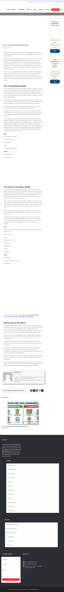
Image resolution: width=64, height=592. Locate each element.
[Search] (61, 9)
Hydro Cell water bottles (20, 200)
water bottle (15, 60)
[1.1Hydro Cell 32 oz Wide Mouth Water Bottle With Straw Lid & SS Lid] (23, 266)
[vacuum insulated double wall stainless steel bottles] (55, 29)
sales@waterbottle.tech (59, 1)
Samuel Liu (17, 372)
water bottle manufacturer (54, 42)
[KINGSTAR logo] (7, 3)
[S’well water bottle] (23, 159)
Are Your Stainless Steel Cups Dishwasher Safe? (15, 426)
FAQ (10, 47)
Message (4, 569)
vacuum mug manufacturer (28, 54)
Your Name (4, 559)
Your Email (4, 564)
